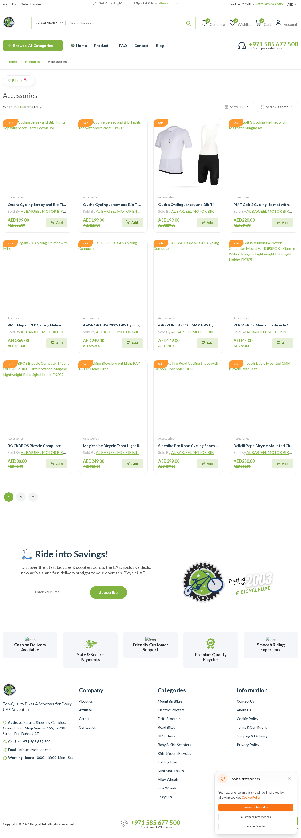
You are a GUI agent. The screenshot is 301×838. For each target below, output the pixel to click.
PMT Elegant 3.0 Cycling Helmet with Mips (44, 325)
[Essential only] (289, 778)
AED (290, 4)
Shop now (173, 4)
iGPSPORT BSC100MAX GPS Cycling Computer (199, 325)
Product (101, 45)
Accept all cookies (256, 807)
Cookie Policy (251, 797)
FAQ (123, 45)
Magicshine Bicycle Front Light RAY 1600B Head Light (129, 445)
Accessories (16, 197)
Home (81, 45)
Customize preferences (256, 817)
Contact (141, 45)
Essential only (256, 826)
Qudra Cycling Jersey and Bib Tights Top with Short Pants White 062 (217, 204)
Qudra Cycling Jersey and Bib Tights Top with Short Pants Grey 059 (141, 204)
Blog (160, 45)
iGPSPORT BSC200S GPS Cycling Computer (120, 325)
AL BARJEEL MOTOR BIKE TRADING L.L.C (56, 211)
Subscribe (108, 592)
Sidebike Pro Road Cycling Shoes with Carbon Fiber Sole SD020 (212, 445)
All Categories (33, 45)
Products (32, 62)
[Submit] (188, 23)
